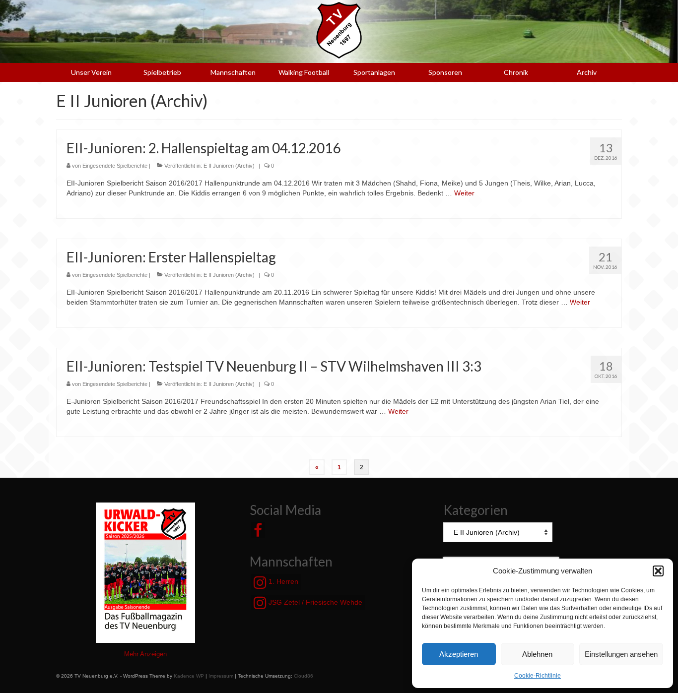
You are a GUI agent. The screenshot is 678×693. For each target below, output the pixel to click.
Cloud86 (303, 676)
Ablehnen (537, 654)
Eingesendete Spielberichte (114, 166)
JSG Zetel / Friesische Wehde (314, 602)
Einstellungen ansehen (621, 654)
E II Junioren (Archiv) (229, 166)
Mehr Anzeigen (145, 654)
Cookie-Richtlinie (537, 675)
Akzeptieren (458, 654)
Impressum (220, 676)
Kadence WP (189, 676)
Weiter (464, 193)
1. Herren (282, 581)
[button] (658, 571)
